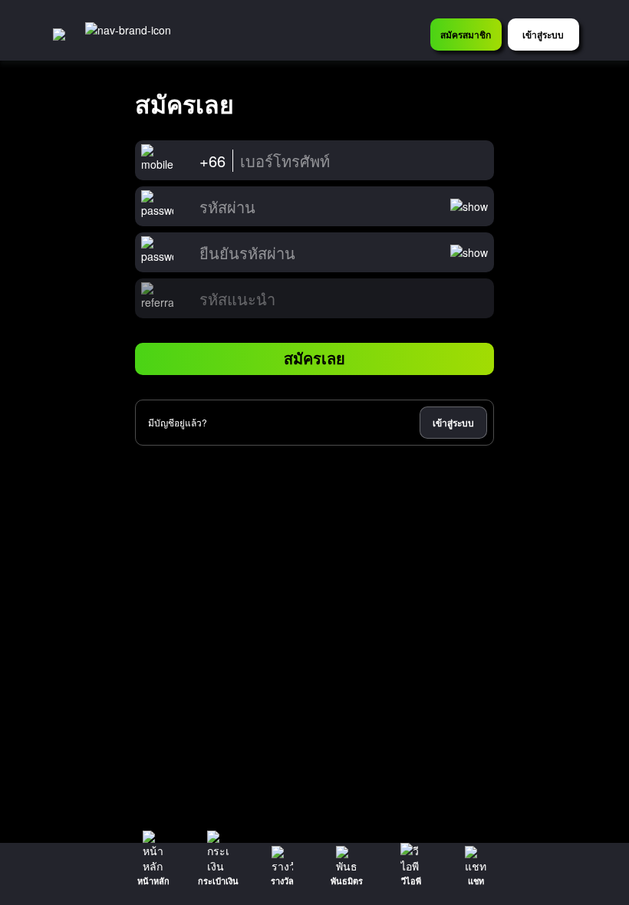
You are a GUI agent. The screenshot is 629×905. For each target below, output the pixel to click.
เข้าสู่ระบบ (453, 422)
